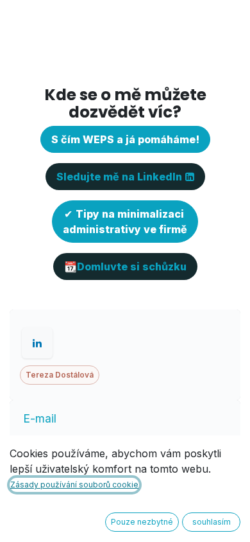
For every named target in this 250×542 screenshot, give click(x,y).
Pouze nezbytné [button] (142, 522)
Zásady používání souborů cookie (74, 484)
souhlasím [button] (211, 522)
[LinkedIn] (37, 343)
